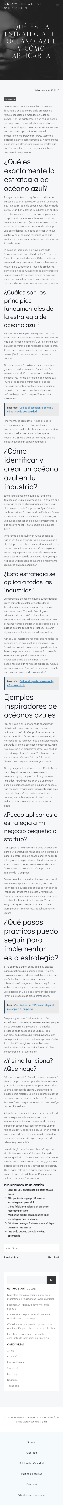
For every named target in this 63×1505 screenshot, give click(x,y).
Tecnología (13, 1385)
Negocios (12, 1379)
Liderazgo (12, 1374)
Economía (12, 1356)
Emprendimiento (16, 1362)
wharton (39, 90)
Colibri (43, 1421)
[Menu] (58, 6)
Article (10, 1350)
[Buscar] (51, 1280)
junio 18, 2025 (52, 90)
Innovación (10, 99)
